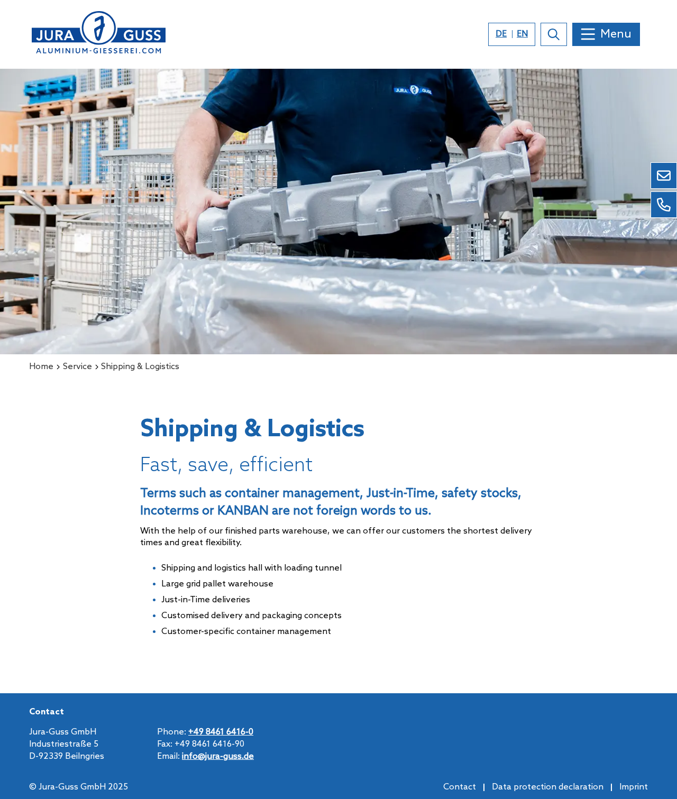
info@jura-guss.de (218, 756)
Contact (459, 787)
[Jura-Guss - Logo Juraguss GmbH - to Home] (98, 34)
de (501, 34)
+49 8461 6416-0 (220, 732)
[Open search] (554, 34)
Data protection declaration (547, 787)
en (522, 34)
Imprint (633, 787)
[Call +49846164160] (664, 204)
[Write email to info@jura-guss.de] (664, 175)
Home (41, 367)
